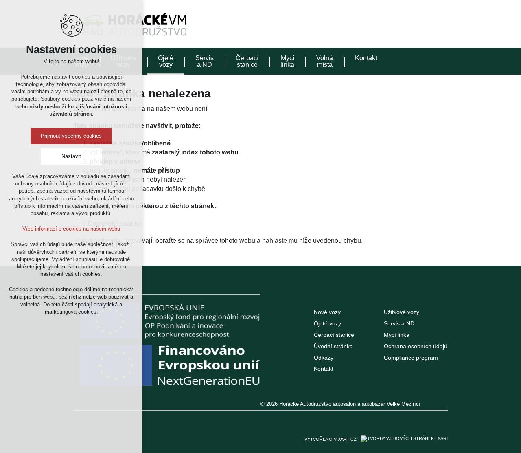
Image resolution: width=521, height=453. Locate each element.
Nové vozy (327, 312)
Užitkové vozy (401, 312)
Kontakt (366, 58)
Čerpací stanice (334, 335)
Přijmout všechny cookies (71, 136)
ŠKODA (365, 22)
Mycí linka (396, 335)
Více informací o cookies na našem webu (71, 229)
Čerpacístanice (247, 61)
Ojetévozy (165, 61)
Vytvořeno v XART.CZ (330, 439)
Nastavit (71, 156)
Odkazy (323, 357)
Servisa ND (204, 61)
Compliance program (411, 357)
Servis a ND (399, 323)
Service (427, 22)
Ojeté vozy (327, 323)
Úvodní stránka (333, 346)
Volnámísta (324, 61)
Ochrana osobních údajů (415, 346)
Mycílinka (287, 61)
